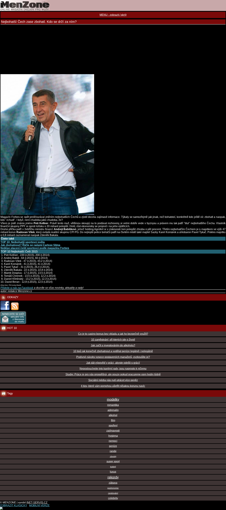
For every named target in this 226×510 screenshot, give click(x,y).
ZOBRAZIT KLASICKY (13, 505)
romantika (113, 405)
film (113, 420)
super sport (113, 461)
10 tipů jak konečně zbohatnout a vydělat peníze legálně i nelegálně (113, 351)
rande (113, 451)
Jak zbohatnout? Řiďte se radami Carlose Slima (30, 245)
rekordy (113, 477)
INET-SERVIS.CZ (36, 502)
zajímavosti (113, 430)
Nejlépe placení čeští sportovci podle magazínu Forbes (34, 248)
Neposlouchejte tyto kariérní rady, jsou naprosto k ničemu (113, 368)
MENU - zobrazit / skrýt (113, 14)
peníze (113, 446)
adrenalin (113, 410)
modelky (113, 399)
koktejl (113, 467)
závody (113, 456)
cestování (113, 493)
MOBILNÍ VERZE (39, 505)
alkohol (113, 415)
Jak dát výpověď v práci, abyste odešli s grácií (113, 362)
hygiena (113, 435)
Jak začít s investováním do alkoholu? (113, 345)
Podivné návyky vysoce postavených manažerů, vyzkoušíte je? (113, 357)
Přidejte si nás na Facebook (16, 287)
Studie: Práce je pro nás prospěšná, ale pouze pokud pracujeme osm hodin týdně (113, 374)
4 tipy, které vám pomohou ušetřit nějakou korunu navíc (113, 386)
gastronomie (113, 488)
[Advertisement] (113, 49)
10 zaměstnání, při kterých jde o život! (113, 339)
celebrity (113, 498)
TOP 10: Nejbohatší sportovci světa (22, 242)
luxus (113, 471)
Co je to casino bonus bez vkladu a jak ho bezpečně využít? (113, 333)
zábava (113, 482)
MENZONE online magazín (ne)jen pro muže (113, 5)
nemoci (113, 440)
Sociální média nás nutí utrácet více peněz (113, 380)
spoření (113, 425)
